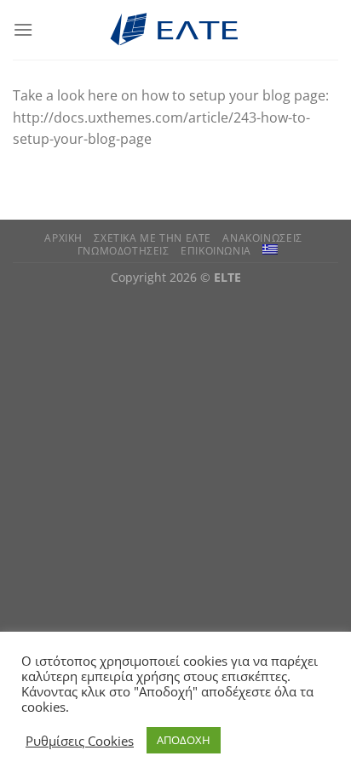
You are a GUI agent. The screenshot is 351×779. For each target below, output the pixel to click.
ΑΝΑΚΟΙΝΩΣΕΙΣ (262, 238)
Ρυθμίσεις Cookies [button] (80, 740)
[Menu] (23, 29)
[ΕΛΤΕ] (175, 30)
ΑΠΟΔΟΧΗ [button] (183, 739)
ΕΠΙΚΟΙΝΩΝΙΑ (216, 250)
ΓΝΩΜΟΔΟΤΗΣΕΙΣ (124, 250)
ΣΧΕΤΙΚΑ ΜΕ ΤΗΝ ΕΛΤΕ (152, 238)
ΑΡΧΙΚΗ (63, 238)
